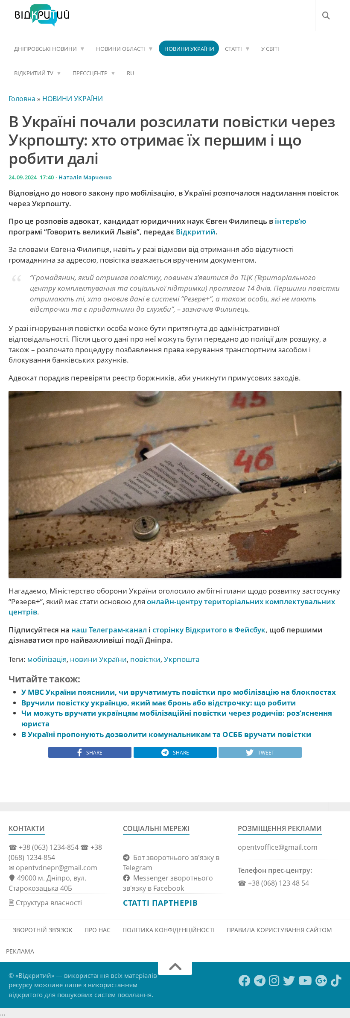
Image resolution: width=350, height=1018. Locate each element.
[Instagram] (274, 981)
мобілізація (47, 659)
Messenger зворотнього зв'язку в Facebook (168, 883)
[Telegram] (259, 981)
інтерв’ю (290, 221)
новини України (98, 659)
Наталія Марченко (85, 177)
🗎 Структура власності (45, 902)
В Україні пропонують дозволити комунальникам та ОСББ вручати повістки (166, 734)
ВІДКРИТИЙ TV (33, 73)
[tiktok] (336, 981)
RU (130, 73)
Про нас (98, 930)
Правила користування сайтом (279, 930)
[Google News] (321, 981)
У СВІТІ (270, 49)
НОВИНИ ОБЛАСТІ (120, 49)
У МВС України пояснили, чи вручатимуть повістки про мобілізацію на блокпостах (178, 692)
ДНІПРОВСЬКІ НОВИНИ (45, 49)
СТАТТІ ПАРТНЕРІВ (160, 903)
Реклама (20, 951)
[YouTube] (305, 981)
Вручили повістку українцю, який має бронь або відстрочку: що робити (158, 703)
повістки (145, 659)
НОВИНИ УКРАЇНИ (189, 49)
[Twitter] (289, 981)
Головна (22, 98)
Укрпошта (181, 659)
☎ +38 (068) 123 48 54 (273, 883)
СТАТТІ (233, 49)
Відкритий (196, 232)
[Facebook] (245, 981)
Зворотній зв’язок (43, 930)
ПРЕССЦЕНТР (90, 73)
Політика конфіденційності (168, 930)
